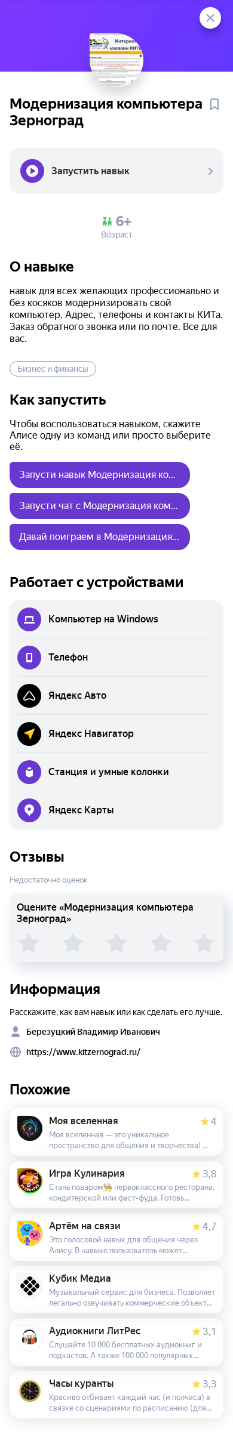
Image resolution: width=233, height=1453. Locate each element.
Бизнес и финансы (52, 369)
